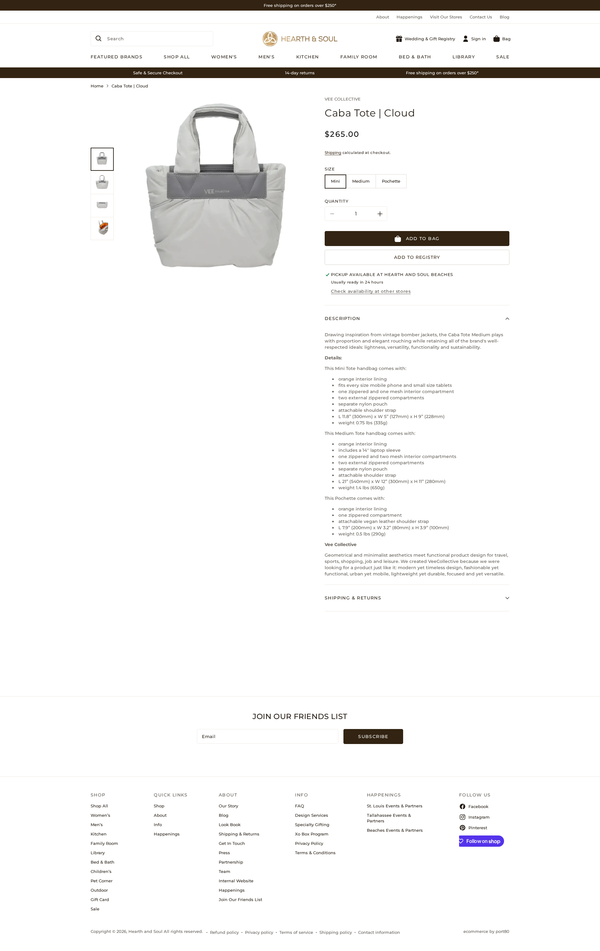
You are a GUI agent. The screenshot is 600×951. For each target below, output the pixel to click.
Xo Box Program (311, 833)
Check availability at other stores (371, 291)
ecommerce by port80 (486, 931)
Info (158, 824)
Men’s (97, 824)
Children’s (101, 871)
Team (224, 871)
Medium (361, 181)
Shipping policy (335, 932)
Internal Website (236, 880)
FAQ (299, 805)
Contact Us (481, 16)
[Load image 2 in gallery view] (102, 182)
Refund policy (224, 932)
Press (224, 852)
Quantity (336, 201)
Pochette (391, 181)
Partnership (231, 862)
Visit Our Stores (446, 16)
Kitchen (99, 833)
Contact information (379, 932)
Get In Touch (232, 843)
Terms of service (296, 932)
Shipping (333, 152)
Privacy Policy (309, 843)
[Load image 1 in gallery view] (102, 159)
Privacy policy (259, 932)
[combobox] (152, 39)
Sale (95, 908)
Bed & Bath (102, 862)
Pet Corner (101, 880)
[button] (502, 39)
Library (98, 852)
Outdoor (99, 890)
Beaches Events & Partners (395, 830)
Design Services (311, 815)
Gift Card (100, 899)
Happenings (409, 16)
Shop (159, 805)
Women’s (100, 815)
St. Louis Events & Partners (394, 805)
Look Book (230, 824)
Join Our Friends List (240, 899)
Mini (335, 181)
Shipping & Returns (239, 833)
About (382, 16)
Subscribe (373, 736)
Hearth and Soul (145, 931)
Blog (504, 16)
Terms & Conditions (315, 852)
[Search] (98, 38)
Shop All (99, 805)
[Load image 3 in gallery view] (102, 205)
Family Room (104, 843)
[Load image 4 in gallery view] (102, 228)
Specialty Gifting (312, 824)
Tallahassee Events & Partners (389, 818)
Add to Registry (417, 257)
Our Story (228, 805)
